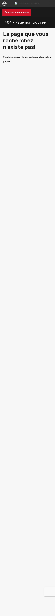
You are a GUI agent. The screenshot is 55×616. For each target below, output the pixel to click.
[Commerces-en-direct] (27, 3)
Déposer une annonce (17, 12)
